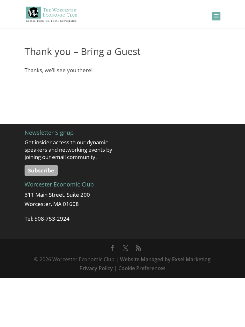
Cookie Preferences (142, 268)
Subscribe (41, 170)
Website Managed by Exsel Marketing (165, 259)
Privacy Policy (96, 268)
